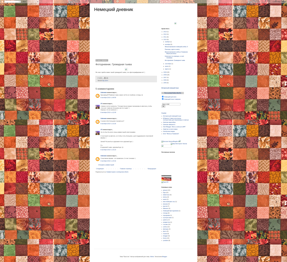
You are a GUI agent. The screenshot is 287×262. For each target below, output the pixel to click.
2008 (165, 75)
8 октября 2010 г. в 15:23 (108, 150)
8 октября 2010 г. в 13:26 (108, 123)
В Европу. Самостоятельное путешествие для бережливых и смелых (176, 119)
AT (101, 103)
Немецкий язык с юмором (172, 99)
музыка (165, 204)
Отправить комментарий (106, 165)
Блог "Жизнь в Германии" (171, 134)
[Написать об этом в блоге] (101, 78)
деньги (165, 190)
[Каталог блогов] (180, 141)
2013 (165, 31)
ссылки (165, 224)
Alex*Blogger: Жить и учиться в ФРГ (174, 127)
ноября (167, 42)
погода (165, 213)
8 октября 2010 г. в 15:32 (108, 161)
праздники (166, 215)
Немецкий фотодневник (170, 211)
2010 (165, 39)
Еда (103, 80)
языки (165, 233)
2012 (165, 34)
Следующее (100, 168)
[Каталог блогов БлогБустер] (165, 143)
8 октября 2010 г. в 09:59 (108, 97)
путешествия (167, 217)
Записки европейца (169, 122)
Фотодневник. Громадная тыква (175, 60)
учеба (165, 227)
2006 (165, 80)
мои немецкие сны (169, 201)
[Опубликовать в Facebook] (105, 78)
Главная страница (126, 168)
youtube (165, 240)
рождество (166, 222)
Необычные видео (169, 131)
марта (167, 69)
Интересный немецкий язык (170, 88)
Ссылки (163, 113)
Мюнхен (165, 208)
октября (168, 44)
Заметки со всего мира (170, 129)
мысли (165, 206)
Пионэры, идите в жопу (172, 49)
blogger (165, 236)
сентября (168, 64)
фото (106, 80)
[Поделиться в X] (103, 78)
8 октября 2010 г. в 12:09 (108, 112)
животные (166, 195)
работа (165, 220)
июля (167, 66)
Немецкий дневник (113, 9)
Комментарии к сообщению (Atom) (117, 172)
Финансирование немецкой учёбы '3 (176, 46)
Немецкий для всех (170, 97)
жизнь (165, 197)
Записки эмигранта (169, 124)
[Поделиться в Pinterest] (107, 78)
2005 (165, 83)
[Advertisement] (126, 41)
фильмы (165, 229)
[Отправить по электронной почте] (99, 78)
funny (164, 238)
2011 (165, 37)
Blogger (164, 256)
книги (164, 199)
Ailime (152, 256)
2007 (165, 77)
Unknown (104, 92)
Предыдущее (152, 168)
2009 (165, 72)
